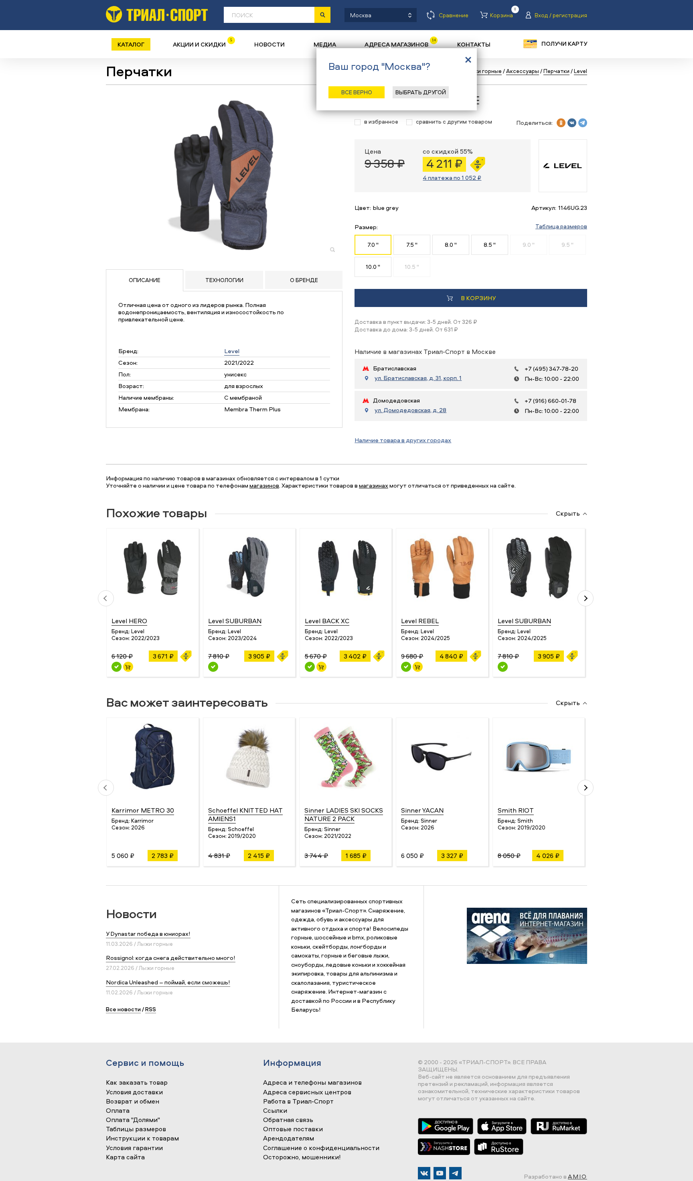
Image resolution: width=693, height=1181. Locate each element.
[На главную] (157, 14)
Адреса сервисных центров (307, 1092)
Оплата (118, 1111)
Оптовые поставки (293, 1129)
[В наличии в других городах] (213, 667)
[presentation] (106, 598)
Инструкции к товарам (142, 1138)
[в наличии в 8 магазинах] (310, 667)
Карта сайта (125, 1157)
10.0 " (373, 266)
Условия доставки (134, 1092)
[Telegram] (455, 1173)
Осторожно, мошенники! (302, 1157)
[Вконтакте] (424, 1173)
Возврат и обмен (132, 1102)
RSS (150, 1009)
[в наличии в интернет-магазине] (128, 667)
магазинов (264, 485)
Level (231, 351)
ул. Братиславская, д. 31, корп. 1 (418, 378)
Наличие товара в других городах (403, 440)
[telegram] (582, 122)
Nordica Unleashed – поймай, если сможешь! (168, 982)
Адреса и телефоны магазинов (312, 1083)
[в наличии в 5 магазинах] (406, 667)
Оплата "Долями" (133, 1120)
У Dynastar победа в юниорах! (148, 933)
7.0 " (373, 244)
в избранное (381, 121)
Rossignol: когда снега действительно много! (170, 957)
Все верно (356, 92)
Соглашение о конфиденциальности (321, 1148)
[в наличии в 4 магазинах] (116, 667)
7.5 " (411, 244)
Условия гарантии (134, 1148)
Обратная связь (288, 1120)
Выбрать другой (420, 92)
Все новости (123, 1009)
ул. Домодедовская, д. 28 (410, 410)
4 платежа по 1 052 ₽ (452, 177)
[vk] (571, 122)
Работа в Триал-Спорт (298, 1102)
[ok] (561, 122)
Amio (577, 1176)
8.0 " (451, 244)
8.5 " (490, 244)
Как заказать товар (137, 1083)
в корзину (478, 298)
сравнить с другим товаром (454, 121)
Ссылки (275, 1111)
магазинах (373, 485)
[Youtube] (440, 1173)
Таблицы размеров (136, 1129)
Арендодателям (288, 1138)
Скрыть (568, 514)
